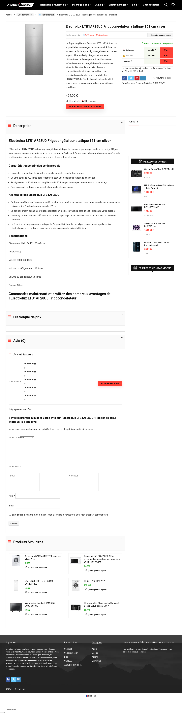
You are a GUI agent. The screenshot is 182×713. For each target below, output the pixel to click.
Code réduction (151, 4)
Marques (97, 642)
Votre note (14, 437)
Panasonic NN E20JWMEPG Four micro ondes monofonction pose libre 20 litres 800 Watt (102, 559)
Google (95, 653)
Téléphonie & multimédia (53, 4)
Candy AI (68, 661)
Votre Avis (15, 466)
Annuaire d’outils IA (72, 665)
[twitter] (13, 679)
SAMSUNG (148, 216)
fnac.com (129, 56)
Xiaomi (95, 657)
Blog (134, 4)
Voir (166, 50)
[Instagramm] (18, 679)
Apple (94, 649)
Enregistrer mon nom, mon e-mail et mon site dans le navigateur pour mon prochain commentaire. (60, 514)
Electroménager (117, 4)
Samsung (96, 661)
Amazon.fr (127, 61)
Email (12, 505)
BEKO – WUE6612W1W (94, 581)
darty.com (129, 50)
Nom (12, 496)
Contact (68, 649)
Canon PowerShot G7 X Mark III (159, 169)
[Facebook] (8, 679)
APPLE (147, 235)
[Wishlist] (173, 5)
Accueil (9, 15)
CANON (147, 177)
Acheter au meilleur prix (85, 106)
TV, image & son (80, 4)
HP (145, 196)
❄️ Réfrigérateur (46, 15)
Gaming (99, 4)
